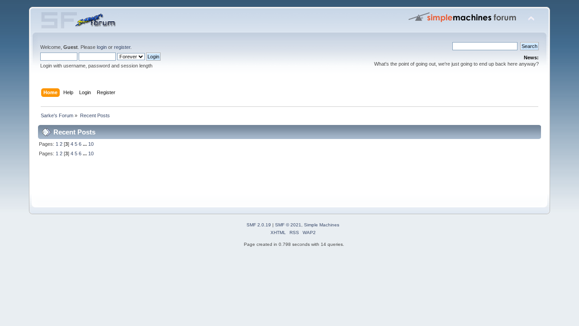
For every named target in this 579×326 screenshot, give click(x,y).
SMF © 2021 (288, 224)
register (122, 47)
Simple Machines (321, 224)
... (85, 144)
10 (91, 144)
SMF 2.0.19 (259, 224)
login (102, 47)
